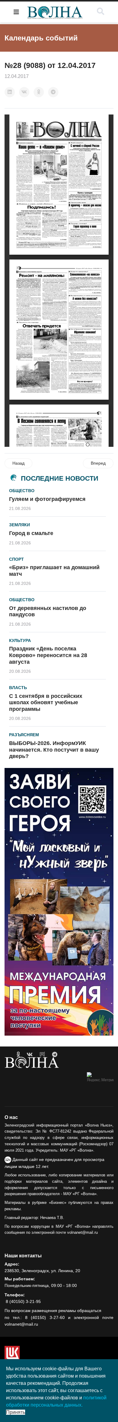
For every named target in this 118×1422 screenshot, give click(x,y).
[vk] (30, 1055)
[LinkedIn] (10, 92)
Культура (20, 640)
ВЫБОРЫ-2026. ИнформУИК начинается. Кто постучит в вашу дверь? (54, 749)
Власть (18, 687)
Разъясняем (24, 734)
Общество (21, 490)
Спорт (16, 559)
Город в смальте (31, 533)
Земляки (19, 524)
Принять (15, 1412)
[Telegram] (53, 92)
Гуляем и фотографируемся (47, 499)
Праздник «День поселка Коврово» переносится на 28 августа (48, 655)
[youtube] (42, 1055)
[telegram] (54, 1055)
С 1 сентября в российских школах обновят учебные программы (45, 702)
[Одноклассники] (39, 92)
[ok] (18, 1055)
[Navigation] (16, 12)
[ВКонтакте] (24, 92)
